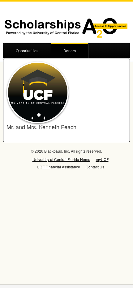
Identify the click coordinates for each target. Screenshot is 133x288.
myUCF (102, 159)
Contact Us (95, 166)
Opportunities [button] (27, 50)
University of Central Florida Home (61, 159)
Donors (69, 50)
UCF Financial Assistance (58, 166)
